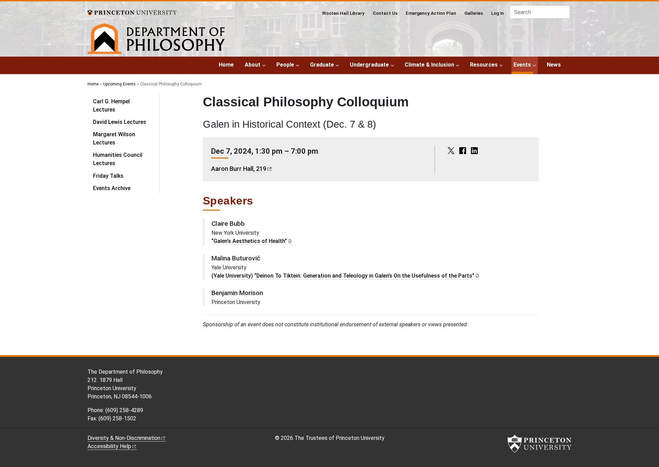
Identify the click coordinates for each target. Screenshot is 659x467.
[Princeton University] (132, 12)
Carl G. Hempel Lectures (111, 105)
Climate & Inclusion (429, 64)
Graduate (322, 64)
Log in (497, 13)
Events (523, 64)
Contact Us (385, 13)
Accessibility (109, 446)
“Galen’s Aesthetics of (249, 241)
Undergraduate (369, 64)
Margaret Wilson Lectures (114, 138)
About (253, 64)
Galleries (473, 13)
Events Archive (111, 188)
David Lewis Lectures (119, 122)
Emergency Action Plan (431, 13)
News (554, 64)
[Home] (156, 40)
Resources (484, 64)
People (285, 64)
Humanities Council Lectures (117, 159)
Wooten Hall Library (343, 13)
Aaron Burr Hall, (238, 168)
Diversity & (124, 438)
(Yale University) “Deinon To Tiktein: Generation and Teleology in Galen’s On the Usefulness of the (342, 275)
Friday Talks (108, 176)
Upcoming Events (119, 84)
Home (226, 64)
